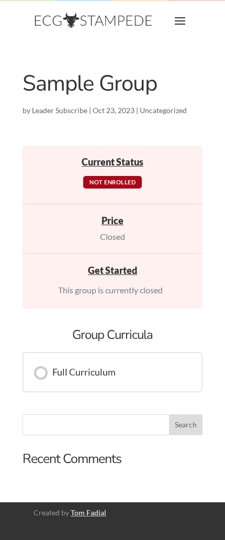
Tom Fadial (88, 512)
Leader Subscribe (59, 110)
